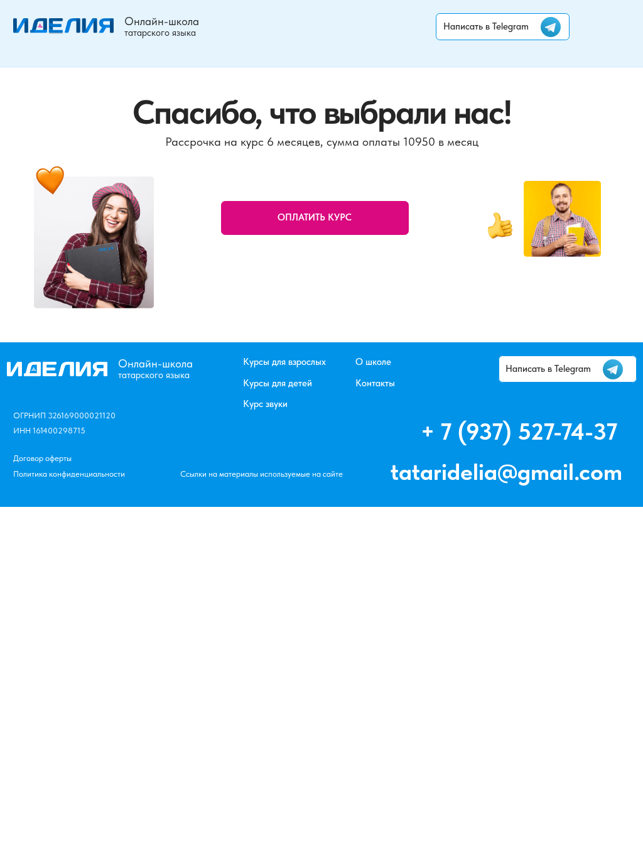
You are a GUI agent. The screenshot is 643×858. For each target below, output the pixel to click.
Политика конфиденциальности (69, 474)
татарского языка (160, 32)
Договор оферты (42, 458)
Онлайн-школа (161, 21)
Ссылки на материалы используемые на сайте (261, 474)
